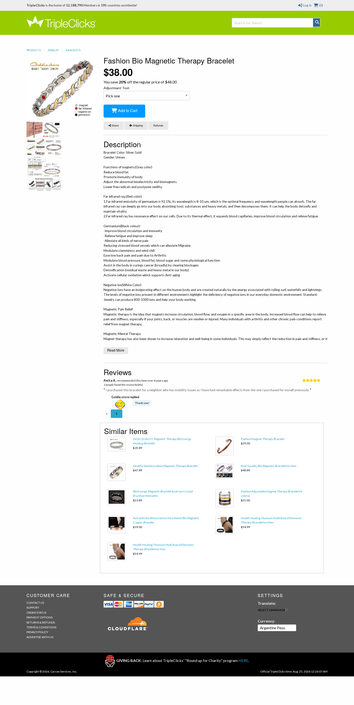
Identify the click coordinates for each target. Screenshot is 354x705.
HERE (243, 660)
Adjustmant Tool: (117, 88)
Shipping (137, 125)
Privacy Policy (37, 632)
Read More (115, 349)
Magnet (262, 439)
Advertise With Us (39, 637)
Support (32, 607)
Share (115, 125)
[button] (107, 413)
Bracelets (73, 50)
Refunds (158, 125)
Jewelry (53, 50)
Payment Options (39, 617)
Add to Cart (127, 110)
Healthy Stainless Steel (165, 466)
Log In (306, 5)
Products (33, 50)
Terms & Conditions (41, 627)
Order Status (36, 612)
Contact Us (35, 602)
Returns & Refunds (40, 622)
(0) (320, 5)
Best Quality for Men (268, 466)
